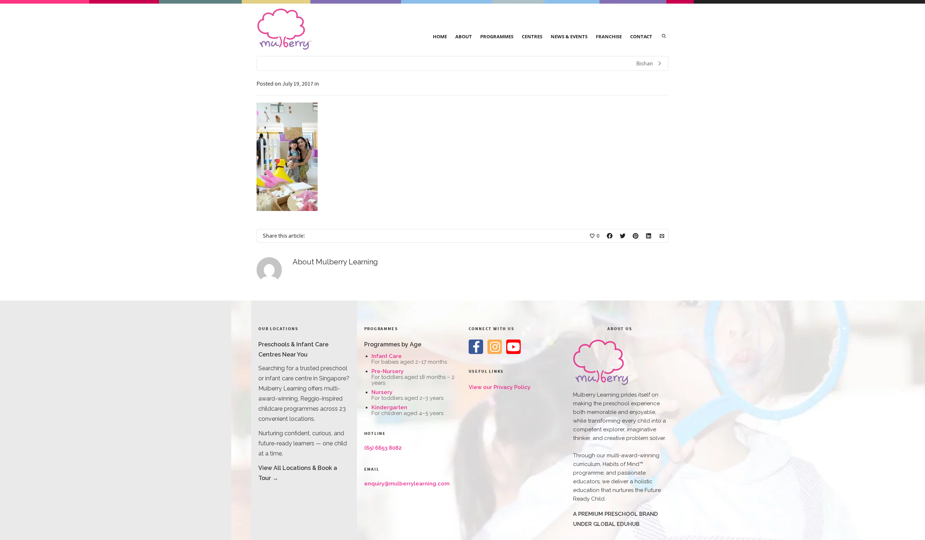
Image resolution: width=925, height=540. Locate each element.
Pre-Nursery (387, 371)
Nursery (381, 392)
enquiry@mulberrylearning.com (406, 483)
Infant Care (386, 356)
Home (440, 36)
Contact (641, 36)
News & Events (569, 36)
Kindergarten (389, 407)
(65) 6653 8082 (383, 448)
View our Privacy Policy (499, 387)
